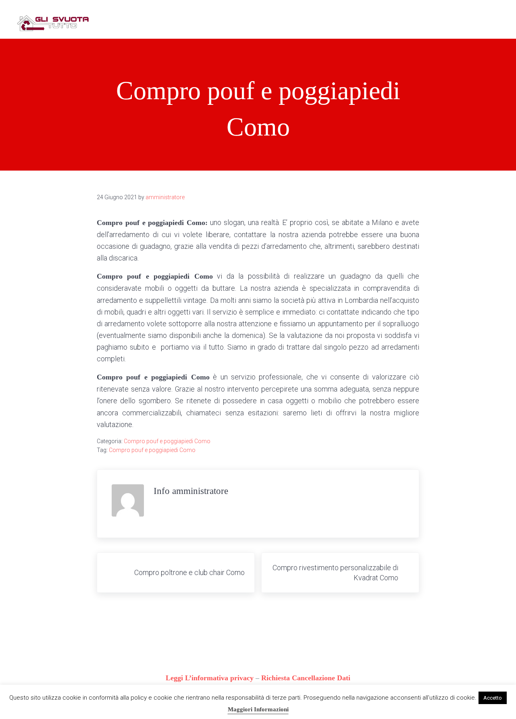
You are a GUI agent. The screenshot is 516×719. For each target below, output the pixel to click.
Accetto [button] (492, 698)
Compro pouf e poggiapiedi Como (167, 441)
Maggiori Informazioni (258, 709)
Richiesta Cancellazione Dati (305, 678)
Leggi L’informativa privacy (210, 678)
